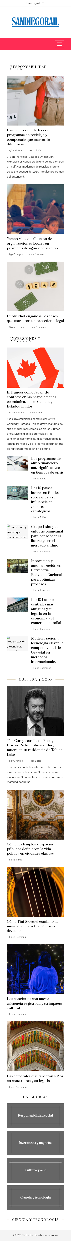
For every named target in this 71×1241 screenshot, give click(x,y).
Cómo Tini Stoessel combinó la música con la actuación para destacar (32, 926)
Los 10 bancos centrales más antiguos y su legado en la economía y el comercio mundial (46, 611)
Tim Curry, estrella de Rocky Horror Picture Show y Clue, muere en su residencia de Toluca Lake (34, 748)
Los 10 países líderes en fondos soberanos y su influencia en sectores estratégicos (45, 499)
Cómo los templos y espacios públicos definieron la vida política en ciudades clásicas (30, 849)
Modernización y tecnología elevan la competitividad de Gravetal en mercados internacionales (47, 650)
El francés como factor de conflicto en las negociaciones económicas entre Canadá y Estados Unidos (31, 399)
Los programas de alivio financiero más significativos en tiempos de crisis (47, 465)
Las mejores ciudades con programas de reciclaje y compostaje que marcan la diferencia (28, 137)
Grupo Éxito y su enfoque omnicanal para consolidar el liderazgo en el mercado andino (47, 536)
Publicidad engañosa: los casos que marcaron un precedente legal (35, 318)
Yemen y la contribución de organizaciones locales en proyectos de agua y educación (32, 244)
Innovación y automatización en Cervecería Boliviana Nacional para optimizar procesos (46, 572)
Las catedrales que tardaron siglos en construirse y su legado (35, 1078)
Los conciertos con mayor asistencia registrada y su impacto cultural (34, 1004)
